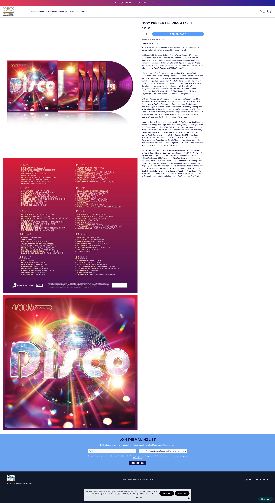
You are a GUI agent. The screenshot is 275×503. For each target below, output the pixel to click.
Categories (80, 12)
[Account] (267, 11)
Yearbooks (52, 12)
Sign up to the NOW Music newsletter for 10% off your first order (137, 3)
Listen (71, 12)
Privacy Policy (137, 458)
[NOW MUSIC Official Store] (8, 11)
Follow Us (63, 12)
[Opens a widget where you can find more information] (265, 499)
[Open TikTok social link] (267, 479)
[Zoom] (70, 88)
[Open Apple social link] (260, 479)
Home (33, 12)
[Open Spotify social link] (264, 479)
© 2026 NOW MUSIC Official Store (19, 483)
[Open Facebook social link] (247, 479)
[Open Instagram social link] (253, 479)
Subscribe (137, 463)
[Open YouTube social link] (257, 479)
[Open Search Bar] (261, 11)
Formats (41, 12)
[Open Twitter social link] (250, 479)
